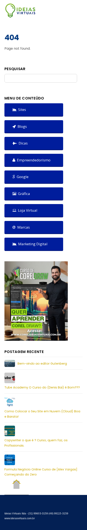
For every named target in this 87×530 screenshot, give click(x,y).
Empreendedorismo (32, 160)
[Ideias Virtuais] (20, 15)
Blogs (21, 126)
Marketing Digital (32, 243)
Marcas (23, 227)
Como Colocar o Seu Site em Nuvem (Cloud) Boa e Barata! (42, 413)
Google (22, 176)
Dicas (22, 143)
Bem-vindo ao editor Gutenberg (42, 363)
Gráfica (23, 193)
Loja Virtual (26, 210)
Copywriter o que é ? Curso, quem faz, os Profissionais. (36, 442)
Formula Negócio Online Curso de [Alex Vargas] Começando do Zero (40, 472)
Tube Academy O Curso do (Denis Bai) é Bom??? (42, 387)
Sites (21, 109)
